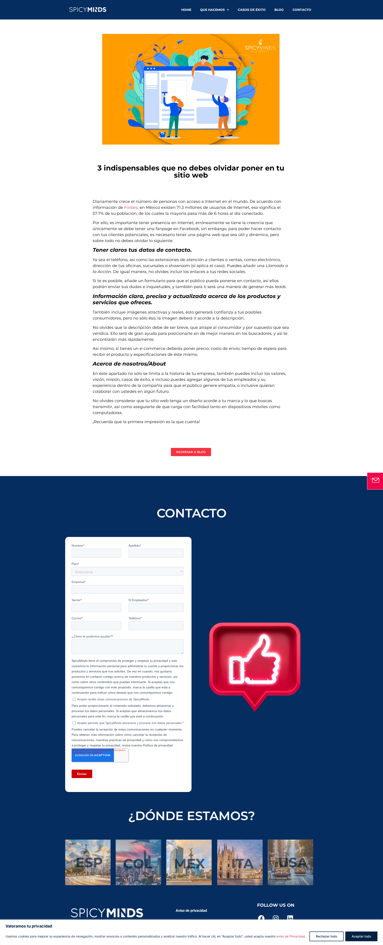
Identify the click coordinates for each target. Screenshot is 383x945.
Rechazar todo (326, 936)
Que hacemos (212, 10)
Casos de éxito (252, 10)
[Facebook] (261, 918)
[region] (191, 932)
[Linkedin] (290, 918)
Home (186, 10)
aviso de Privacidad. (291, 936)
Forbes (131, 207)
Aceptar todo (361, 936)
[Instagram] (275, 918)
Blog (279, 10)
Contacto (302, 10)
